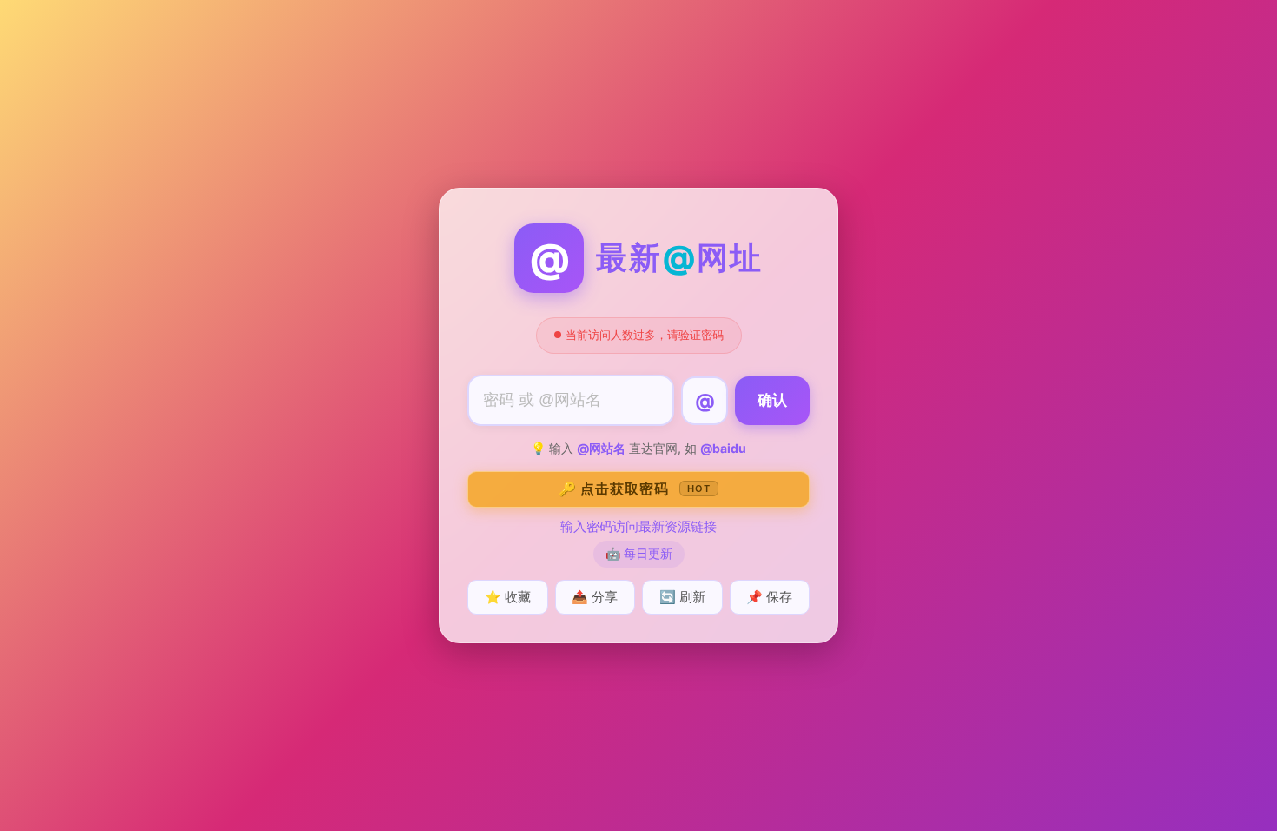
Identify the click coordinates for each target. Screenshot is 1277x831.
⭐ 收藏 (508, 596)
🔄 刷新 (682, 596)
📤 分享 (595, 596)
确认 (772, 400)
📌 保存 (769, 596)
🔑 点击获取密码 (635, 488)
